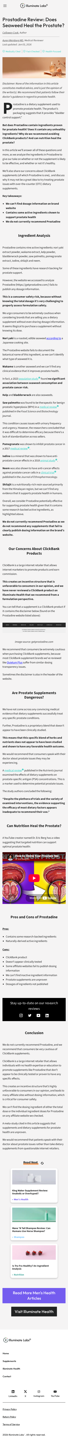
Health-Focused (53, 51)
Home (6, 1353)
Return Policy (9, 1416)
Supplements (9, 1361)
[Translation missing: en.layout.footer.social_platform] (21, 1016)
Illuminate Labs (16, 1434)
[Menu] (5, 5)
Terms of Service (11, 1424)
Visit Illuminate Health (34, 1311)
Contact (7, 1376)
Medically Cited (13, 51)
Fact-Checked (33, 51)
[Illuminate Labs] (34, 5)
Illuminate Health (11, 1368)
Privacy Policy (10, 1409)
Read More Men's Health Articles (34, 1295)
